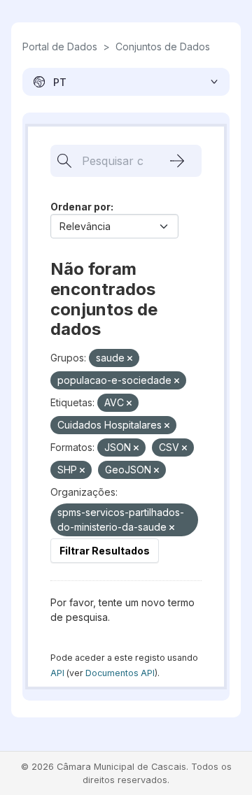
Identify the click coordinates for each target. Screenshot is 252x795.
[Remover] (129, 359)
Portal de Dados (59, 46)
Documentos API (120, 673)
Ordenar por (80, 207)
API (57, 673)
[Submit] (177, 160)
